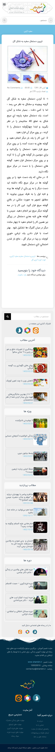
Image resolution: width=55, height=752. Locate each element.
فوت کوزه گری (40, 259)
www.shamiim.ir (35, 662)
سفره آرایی (28, 31)
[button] (4, 4)
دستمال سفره (24, 256)
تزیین (33, 256)
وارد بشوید (22, 274)
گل (32, 259)
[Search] (7, 316)
